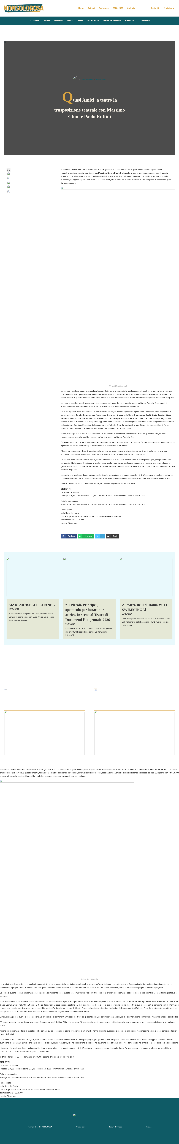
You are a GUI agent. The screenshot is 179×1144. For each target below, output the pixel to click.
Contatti (155, 8)
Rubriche (129, 21)
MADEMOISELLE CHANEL (32, 605)
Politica (46, 21)
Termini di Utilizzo (115, 1127)
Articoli (91, 8)
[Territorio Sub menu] (152, 21)
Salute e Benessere (112, 21)
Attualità (34, 21)
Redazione (104, 8)
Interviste (58, 21)
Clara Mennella (87, 79)
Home (81, 8)
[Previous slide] (8, 170)
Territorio (145, 21)
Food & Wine (93, 21)
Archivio (131, 8)
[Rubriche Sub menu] (136, 21)
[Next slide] (9, 170)
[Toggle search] (143, 8)
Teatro (80, 21)
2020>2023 (118, 8)
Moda (70, 21)
